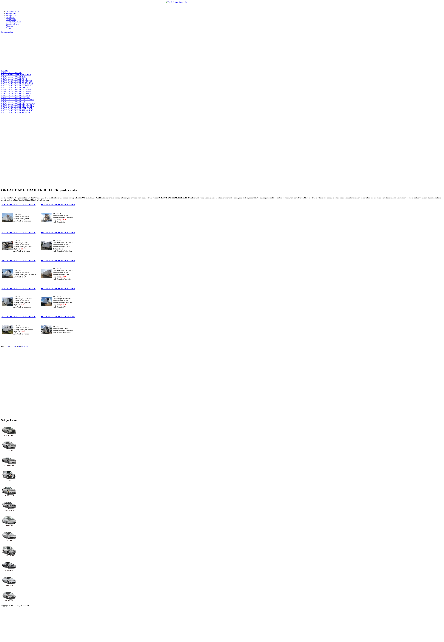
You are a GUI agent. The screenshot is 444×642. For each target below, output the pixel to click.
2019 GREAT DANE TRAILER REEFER (58, 205)
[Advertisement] (70, 51)
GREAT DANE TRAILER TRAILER (15, 112)
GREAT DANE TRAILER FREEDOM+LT (17, 100)
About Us (9, 26)
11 (19, 346)
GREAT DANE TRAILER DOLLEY (15, 87)
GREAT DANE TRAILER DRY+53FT (16, 89)
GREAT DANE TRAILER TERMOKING (17, 110)
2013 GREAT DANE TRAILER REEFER (18, 233)
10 (16, 346)
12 (22, 346)
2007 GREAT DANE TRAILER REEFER (58, 233)
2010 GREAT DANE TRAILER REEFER (18, 205)
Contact (8, 28)
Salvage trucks (11, 16)
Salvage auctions (7, 32)
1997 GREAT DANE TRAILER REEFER (18, 261)
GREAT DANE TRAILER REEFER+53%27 (18, 104)
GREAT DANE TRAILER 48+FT (14, 79)
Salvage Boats (11, 20)
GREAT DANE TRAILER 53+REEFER (16, 81)
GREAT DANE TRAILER (11, 73)
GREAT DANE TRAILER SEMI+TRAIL (17, 108)
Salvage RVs (10, 18)
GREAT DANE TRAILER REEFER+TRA (17, 106)
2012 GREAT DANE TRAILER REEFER (58, 289)
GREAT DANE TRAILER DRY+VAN (16, 93)
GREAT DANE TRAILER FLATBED (15, 98)
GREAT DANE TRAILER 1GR (13, 77)
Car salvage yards (12, 11)
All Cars (4, 71)
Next (26, 346)
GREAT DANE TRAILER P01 (13, 102)
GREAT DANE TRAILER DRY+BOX (16, 91)
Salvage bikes (11, 13)
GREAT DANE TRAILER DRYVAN (15, 96)
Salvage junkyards (12, 24)
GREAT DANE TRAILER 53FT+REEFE (17, 85)
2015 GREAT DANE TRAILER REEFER (18, 289)
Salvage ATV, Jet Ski (13, 22)
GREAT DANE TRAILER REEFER (16, 75)
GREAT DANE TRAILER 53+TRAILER (17, 83)
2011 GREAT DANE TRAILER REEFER (58, 317)
